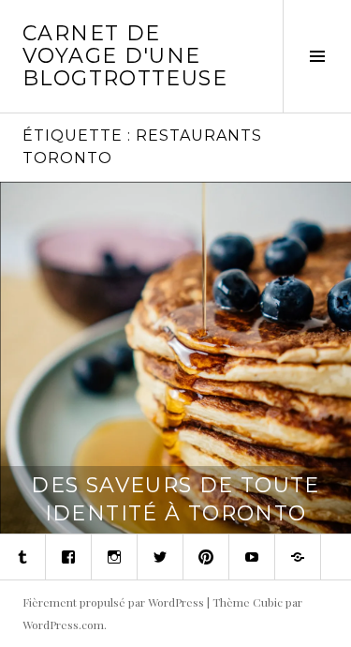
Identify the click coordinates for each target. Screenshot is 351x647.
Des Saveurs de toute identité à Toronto (175, 499)
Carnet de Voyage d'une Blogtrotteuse (124, 56)
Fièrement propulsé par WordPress (113, 601)
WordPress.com (63, 624)
